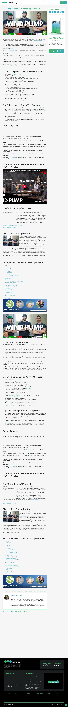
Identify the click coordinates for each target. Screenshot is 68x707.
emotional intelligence (14, 65)
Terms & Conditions (60, 704)
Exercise (7, 117)
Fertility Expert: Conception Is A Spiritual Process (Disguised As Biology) (32, 688)
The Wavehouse (8, 279)
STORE (48, 693)
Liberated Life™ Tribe (28, 694)
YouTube (9, 271)
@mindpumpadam (7, 225)
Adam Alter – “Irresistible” (11, 285)
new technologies (10, 50)
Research (39, 698)
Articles (38, 697)
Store (45, 1)
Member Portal (17, 695)
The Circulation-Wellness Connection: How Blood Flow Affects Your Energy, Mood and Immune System (13, 685)
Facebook (9, 268)
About (52, 1)
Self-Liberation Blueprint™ (27, 696)
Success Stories (17, 697)
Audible (6, 294)
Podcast (16, 1)
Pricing (15, 698)
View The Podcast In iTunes (9, 227)
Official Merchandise (49, 696)
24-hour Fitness (8, 278)
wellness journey (38, 40)
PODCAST (7, 693)
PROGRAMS (27, 693)
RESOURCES (40, 693)
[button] (16, 3)
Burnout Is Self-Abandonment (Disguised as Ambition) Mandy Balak (33, 677)
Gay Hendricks (8, 292)
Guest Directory (7, 697)
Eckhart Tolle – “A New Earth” (12, 291)
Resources (38, 1)
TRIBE (15, 693)
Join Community (17, 694)
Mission (57, 695)
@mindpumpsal (34, 224)
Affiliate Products (50, 694)
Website (9, 267)
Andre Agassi (8, 288)
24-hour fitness (17, 74)
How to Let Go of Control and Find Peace (13, 682)
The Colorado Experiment (11, 289)
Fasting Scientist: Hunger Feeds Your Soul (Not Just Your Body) (33, 682)
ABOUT (58, 693)
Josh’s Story (58, 694)
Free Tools (39, 694)
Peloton (6, 296)
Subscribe (6, 698)
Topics (5, 695)
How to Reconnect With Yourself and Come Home (14, 677)
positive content (42, 110)
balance (12, 97)
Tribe (23, 1)
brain (30, 82)
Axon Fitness (8, 298)
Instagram (9, 272)
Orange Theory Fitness (10, 295)
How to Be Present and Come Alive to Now (14, 680)
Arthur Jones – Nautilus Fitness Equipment (15, 281)
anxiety (12, 48)
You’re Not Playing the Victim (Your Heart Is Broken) (33, 685)
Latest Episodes (7, 694)
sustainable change (14, 90)
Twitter (8, 269)
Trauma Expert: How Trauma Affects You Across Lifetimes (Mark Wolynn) (34, 679)
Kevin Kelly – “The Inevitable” (12, 284)
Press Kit (58, 697)
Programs (30, 1)
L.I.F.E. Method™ (27, 700)
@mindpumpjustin (17, 225)
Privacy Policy (53, 704)
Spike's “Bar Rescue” (10, 286)
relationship (14, 157)
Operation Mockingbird (10, 282)
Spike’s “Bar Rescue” (10, 562)
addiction (29, 140)
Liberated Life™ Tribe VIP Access (29, 699)
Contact (57, 698)
